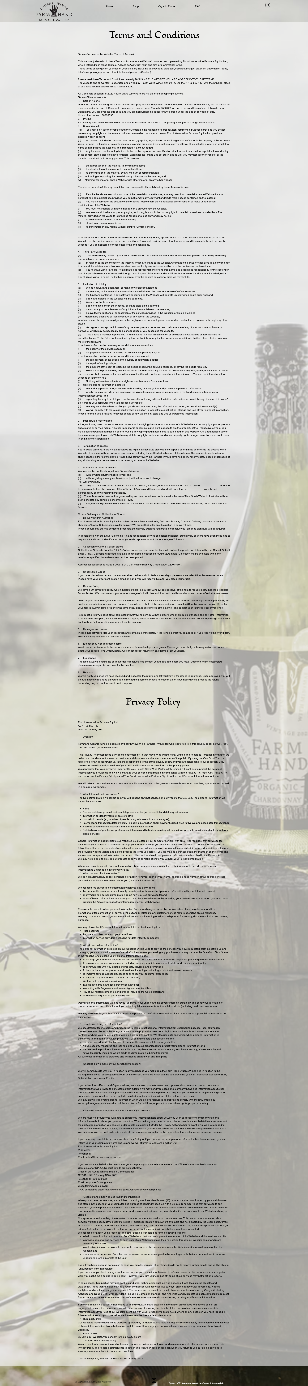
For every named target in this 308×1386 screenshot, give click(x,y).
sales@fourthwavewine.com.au (206, 575)
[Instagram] (268, 5)
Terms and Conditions (192, 1383)
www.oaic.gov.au (98, 1185)
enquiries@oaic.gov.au (99, 1182)
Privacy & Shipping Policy (214, 1383)
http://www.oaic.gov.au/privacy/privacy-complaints (133, 1189)
